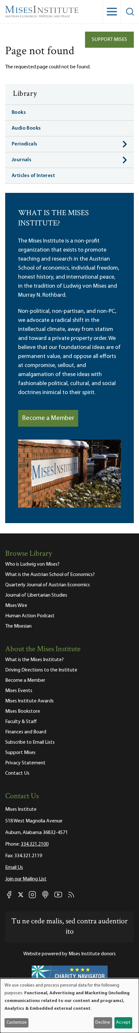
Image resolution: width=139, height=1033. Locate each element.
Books (19, 112)
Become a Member (48, 418)
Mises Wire (16, 605)
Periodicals (24, 144)
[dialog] (69, 1005)
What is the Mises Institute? (34, 659)
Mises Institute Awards (29, 701)
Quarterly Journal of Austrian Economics (47, 585)
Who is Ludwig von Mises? (32, 564)
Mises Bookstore (22, 711)
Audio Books (26, 128)
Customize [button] (16, 1022)
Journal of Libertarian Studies (36, 595)
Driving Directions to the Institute (41, 670)
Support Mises (109, 39)
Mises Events (18, 690)
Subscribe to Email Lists (30, 742)
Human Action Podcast (30, 616)
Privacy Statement (25, 763)
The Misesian (18, 626)
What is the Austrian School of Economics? (50, 574)
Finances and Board (25, 732)
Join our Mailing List (26, 879)
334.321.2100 (34, 844)
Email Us (14, 867)
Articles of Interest (33, 175)
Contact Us (17, 773)
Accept (123, 1022)
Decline (102, 1022)
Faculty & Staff (21, 721)
